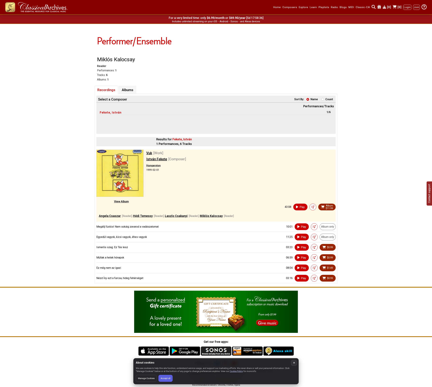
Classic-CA (363, 7)
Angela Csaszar (110, 216)
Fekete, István (111, 112)
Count (329, 99)
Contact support (429, 193)
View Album (121, 201)
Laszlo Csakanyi (176, 216)
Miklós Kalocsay (211, 216)
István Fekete (156, 159)
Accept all (165, 378)
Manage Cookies (146, 378)
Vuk (149, 153)
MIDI (351, 7)
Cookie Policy (236, 371)
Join (416, 7)
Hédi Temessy (143, 216)
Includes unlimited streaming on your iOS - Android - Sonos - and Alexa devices (216, 21)
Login (407, 7)
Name (314, 99)
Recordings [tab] (106, 90)
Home (277, 7)
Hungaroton (153, 165)
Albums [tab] (127, 90)
